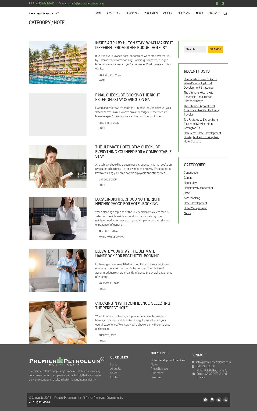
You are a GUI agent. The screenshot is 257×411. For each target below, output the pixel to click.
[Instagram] (212, 399)
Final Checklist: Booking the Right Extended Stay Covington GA (127, 97)
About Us (115, 368)
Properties (157, 373)
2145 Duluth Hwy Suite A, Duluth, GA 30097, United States (212, 374)
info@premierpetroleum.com (88, 3)
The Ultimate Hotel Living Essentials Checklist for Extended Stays (198, 97)
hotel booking (115, 236)
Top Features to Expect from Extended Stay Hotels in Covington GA (201, 124)
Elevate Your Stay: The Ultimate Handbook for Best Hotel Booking (127, 253)
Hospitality (190, 182)
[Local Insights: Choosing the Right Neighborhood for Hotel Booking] (58, 218)
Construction (191, 172)
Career (114, 373)
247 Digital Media (39, 402)
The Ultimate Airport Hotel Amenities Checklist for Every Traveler (201, 110)
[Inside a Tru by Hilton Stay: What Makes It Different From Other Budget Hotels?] (58, 62)
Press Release (159, 368)
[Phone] (225, 399)
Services (156, 377)
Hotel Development (195, 203)
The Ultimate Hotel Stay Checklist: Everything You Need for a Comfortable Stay (133, 152)
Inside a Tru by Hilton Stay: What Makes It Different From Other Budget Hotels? (134, 45)
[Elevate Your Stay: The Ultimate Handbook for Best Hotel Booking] (58, 270)
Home (113, 364)
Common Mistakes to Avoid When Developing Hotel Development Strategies (200, 83)
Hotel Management (195, 208)
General (188, 177)
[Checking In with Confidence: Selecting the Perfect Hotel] (58, 322)
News (187, 213)
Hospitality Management (198, 188)
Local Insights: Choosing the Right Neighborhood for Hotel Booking (128, 201)
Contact (115, 377)
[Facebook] (205, 399)
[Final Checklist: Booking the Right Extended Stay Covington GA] (58, 114)
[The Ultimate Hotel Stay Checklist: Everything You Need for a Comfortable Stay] (58, 166)
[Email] (218, 399)
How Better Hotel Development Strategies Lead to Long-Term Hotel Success (202, 137)
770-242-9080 (46, 3)
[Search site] (225, 13)
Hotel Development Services (168, 360)
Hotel (60, 22)
